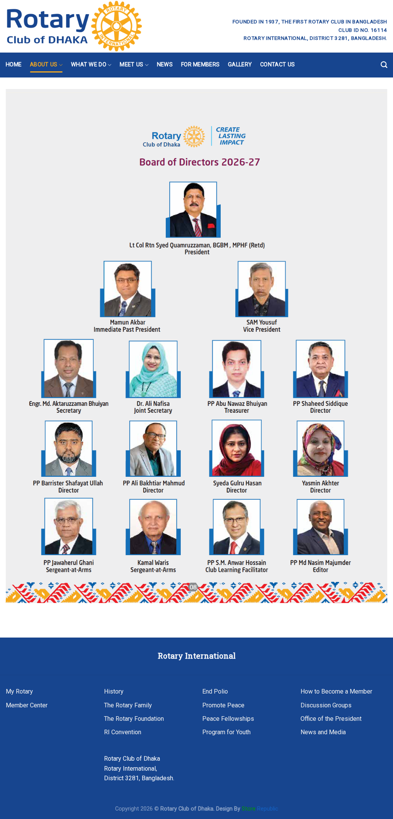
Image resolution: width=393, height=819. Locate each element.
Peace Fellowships (228, 718)
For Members (200, 64)
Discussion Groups (326, 705)
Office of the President (331, 718)
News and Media (323, 732)
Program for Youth (226, 732)
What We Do (88, 64)
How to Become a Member (336, 691)
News (165, 64)
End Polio (215, 691)
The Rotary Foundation (134, 718)
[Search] (384, 65)
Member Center (27, 705)
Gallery (240, 64)
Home (13, 64)
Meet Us (131, 64)
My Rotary (19, 691)
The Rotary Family (128, 705)
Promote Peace (223, 705)
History (114, 691)
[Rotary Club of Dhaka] (102, 26)
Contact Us (277, 64)
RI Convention (122, 732)
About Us (43, 64)
